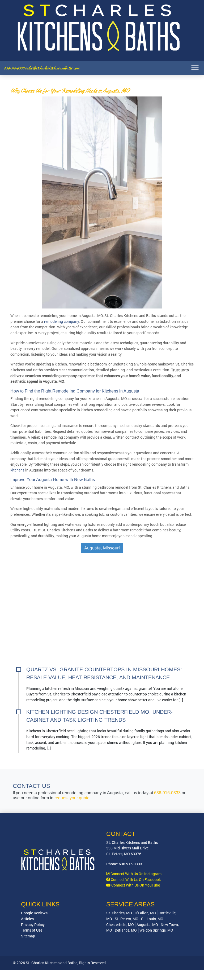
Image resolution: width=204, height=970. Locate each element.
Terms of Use (31, 930)
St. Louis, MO (152, 918)
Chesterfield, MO (120, 924)
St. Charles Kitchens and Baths (51, 962)
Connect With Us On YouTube (135, 885)
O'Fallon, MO (145, 912)
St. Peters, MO (126, 918)
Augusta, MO (147, 924)
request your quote (72, 798)
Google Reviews (34, 912)
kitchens (17, 470)
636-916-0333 (14, 68)
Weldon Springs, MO (156, 930)
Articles (27, 918)
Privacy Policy (33, 924)
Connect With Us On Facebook (135, 879)
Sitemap (28, 935)
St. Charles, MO (119, 912)
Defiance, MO (126, 930)
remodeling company (61, 321)
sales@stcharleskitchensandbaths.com (52, 68)
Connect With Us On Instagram (136, 873)
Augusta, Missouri (102, 547)
